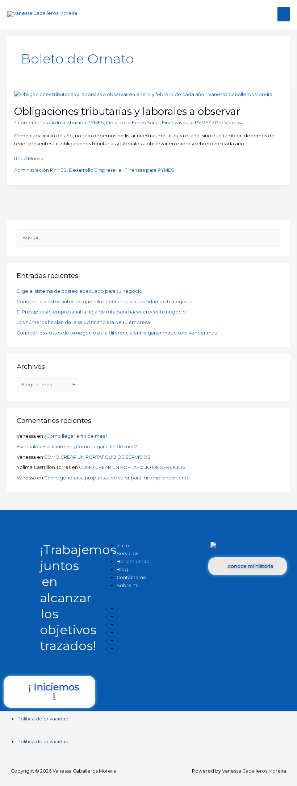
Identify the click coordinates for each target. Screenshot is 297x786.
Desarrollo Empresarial (133, 122)
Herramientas (132, 561)
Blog (122, 632)
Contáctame (131, 640)
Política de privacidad (42, 718)
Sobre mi (127, 585)
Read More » (28, 158)
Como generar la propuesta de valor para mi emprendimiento (117, 478)
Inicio (123, 608)
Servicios (127, 616)
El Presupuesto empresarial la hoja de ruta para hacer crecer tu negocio (101, 312)
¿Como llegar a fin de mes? (76, 436)
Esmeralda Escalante (41, 446)
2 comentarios (31, 122)
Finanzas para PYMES (187, 122)
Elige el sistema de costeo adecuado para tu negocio (79, 291)
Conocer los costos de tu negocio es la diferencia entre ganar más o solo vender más (117, 333)
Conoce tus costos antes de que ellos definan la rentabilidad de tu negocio (105, 301)
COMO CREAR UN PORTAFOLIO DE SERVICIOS (97, 457)
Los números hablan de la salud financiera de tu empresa (83, 322)
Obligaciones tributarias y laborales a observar (127, 111)
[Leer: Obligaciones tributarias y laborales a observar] (143, 94)
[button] (148, 600)
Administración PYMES (77, 122)
